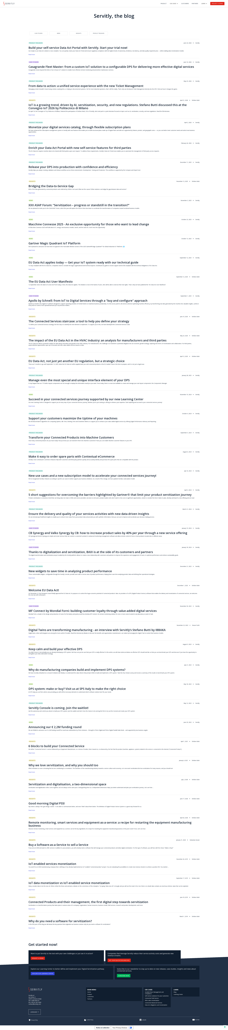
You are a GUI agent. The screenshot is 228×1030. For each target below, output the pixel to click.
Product (89, 994)
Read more (31, 54)
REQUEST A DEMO (217, 3)
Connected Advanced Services (153, 1003)
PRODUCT (164, 3)
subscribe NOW (123, 976)
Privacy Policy (34, 1020)
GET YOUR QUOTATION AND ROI (119, 960)
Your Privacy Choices (119, 1028)
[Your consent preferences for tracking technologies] (225, 1027)
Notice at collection (102, 1028)
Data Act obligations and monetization (156, 1005)
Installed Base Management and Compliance (154, 992)
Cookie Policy (89, 1019)
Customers (90, 996)
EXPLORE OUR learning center (42, 973)
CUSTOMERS (185, 3)
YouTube (197, 1019)
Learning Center (178, 994)
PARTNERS (195, 3)
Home (89, 992)
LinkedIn (144, 1020)
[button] (174, 3)
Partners (89, 999)
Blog (175, 992)
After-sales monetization (152, 1000)
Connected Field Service (152, 998)
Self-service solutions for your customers (157, 996)
